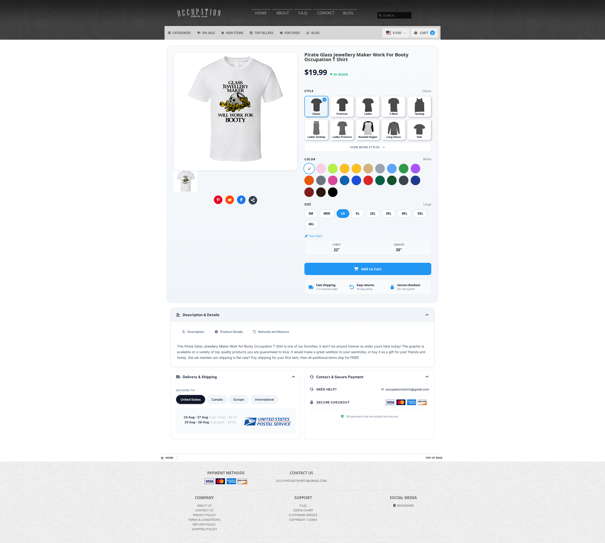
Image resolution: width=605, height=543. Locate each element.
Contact (325, 13)
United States (191, 399)
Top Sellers (263, 33)
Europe (238, 399)
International (264, 399)
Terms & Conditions (204, 520)
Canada (217, 399)
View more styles (365, 147)
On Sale (208, 33)
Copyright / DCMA (303, 520)
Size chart (315, 236)
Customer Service (303, 515)
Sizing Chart (303, 510)
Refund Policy (204, 524)
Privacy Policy (204, 515)
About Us (204, 505)
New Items (234, 33)
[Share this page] (253, 200)
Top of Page (434, 457)
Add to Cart (371, 269)
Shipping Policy (204, 529)
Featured (292, 33)
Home (261, 13)
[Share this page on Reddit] (229, 199)
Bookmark (405, 505)
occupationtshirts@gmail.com (407, 389)
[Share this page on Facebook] (241, 199)
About (282, 13)
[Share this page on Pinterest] (218, 199)
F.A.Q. (303, 13)
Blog (348, 13)
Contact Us (204, 510)
